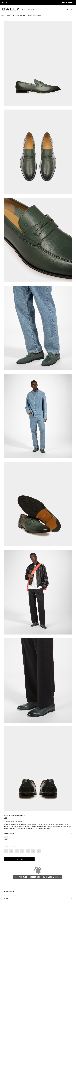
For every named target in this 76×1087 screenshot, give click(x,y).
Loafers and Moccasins (19, 15)
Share (6, 898)
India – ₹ (5, 2)
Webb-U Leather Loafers (34, 15)
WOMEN (31, 9)
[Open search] (68, 9)
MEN (24, 9)
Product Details (9, 891)
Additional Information (12, 895)
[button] (38, 63)
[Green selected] (6, 838)
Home (2, 15)
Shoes (8, 15)
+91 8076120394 (68, 2)
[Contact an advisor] (38, 874)
